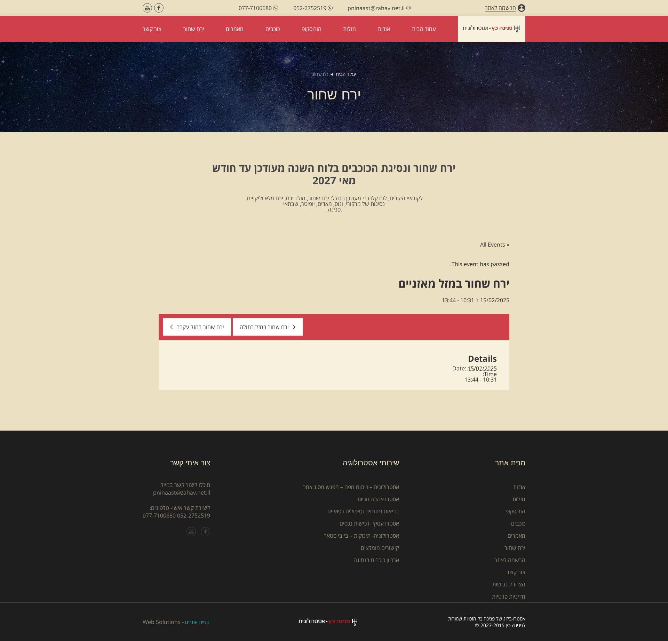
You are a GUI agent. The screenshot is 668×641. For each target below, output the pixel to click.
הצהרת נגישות (508, 584)
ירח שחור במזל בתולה (264, 327)
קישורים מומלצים (380, 548)
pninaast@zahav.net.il (181, 492)
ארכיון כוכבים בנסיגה (376, 560)
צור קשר (516, 572)
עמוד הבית (346, 74)
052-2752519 (193, 515)
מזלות (518, 499)
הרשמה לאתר (509, 560)
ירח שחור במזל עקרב (200, 327)
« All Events (494, 244)
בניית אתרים (197, 622)
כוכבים (518, 523)
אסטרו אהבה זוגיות (378, 499)
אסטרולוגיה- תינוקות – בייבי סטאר (361, 535)
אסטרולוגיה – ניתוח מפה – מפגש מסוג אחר (351, 487)
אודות (519, 487)
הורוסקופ (515, 511)
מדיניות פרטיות (508, 596)
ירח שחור (514, 548)
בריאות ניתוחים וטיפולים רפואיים (363, 511)
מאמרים (516, 535)
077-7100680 (159, 515)
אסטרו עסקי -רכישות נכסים (369, 523)
